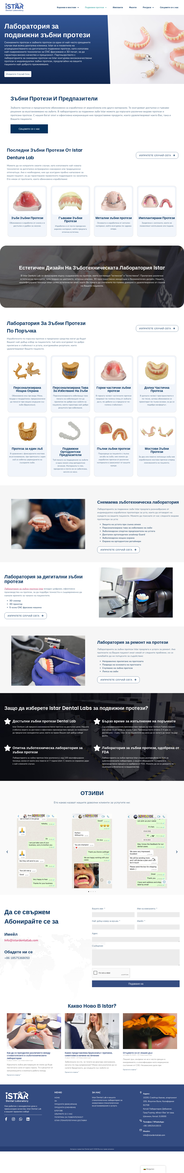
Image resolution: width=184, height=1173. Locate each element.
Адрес (95, 933)
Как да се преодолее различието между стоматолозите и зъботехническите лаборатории (28, 1055)
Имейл (140, 921)
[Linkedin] (28, 1119)
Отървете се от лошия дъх (137, 1052)
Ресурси (147, 7)
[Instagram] (13, 1119)
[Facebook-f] (6, 1119)
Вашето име (98, 908)
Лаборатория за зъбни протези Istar (23, 588)
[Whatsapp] (20, 1119)
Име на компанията (146, 908)
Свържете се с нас (169, 7)
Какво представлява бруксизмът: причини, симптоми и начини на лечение (89, 1054)
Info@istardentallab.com (21, 940)
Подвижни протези (94, 7)
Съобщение (97, 945)
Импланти (118, 7)
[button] (7, 851)
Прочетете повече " (14, 1075)
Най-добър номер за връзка (105, 921)
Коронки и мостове (66, 7)
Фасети (133, 7)
